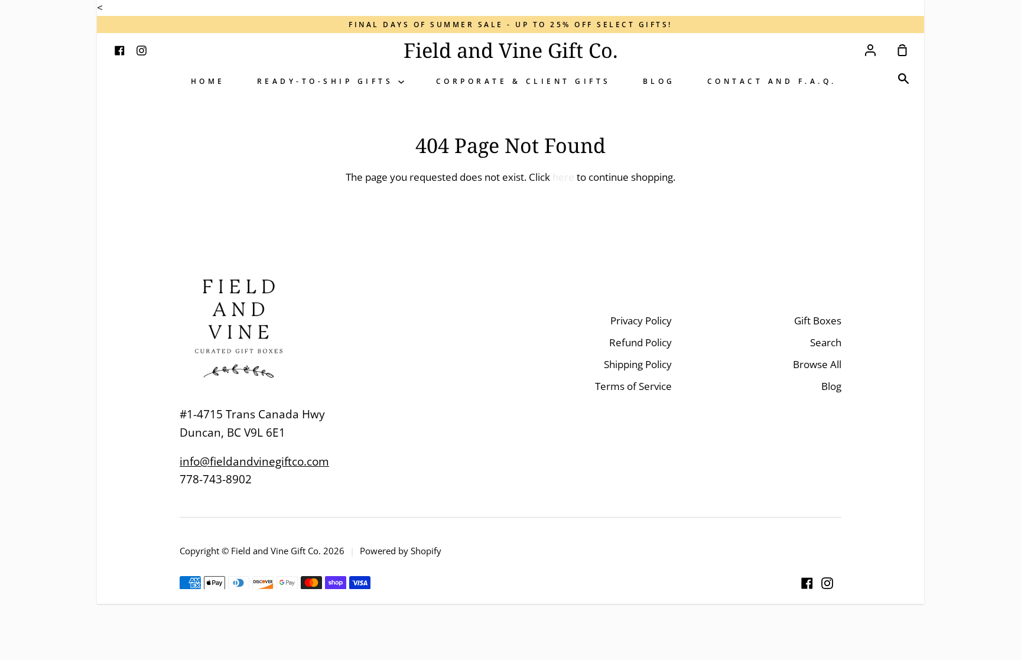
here (563, 177)
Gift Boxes (817, 320)
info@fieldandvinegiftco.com (254, 461)
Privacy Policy (641, 320)
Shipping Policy (638, 364)
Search (825, 342)
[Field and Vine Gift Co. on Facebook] (807, 583)
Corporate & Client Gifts (523, 81)
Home (208, 81)
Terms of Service (633, 386)
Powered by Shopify (400, 551)
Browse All (817, 364)
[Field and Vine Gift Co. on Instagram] (827, 583)
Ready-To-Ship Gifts (327, 81)
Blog (659, 81)
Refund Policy (640, 342)
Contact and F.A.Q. (772, 81)
